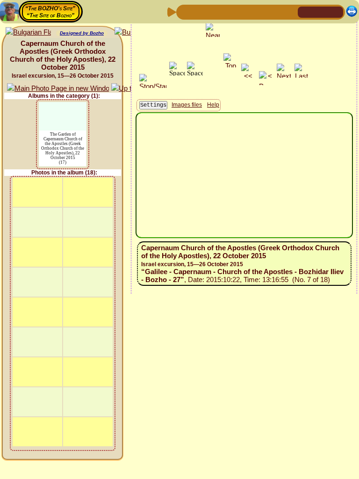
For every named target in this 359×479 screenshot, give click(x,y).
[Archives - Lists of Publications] (214, 11)
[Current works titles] (244, 11)
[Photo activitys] (259, 11)
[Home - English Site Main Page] (320, 11)
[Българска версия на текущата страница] (28, 32)
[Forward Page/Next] (199, 11)
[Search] (289, 11)
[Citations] (229, 11)
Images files (187, 105)
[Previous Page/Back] (184, 11)
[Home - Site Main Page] (305, 11)
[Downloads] (274, 11)
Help (213, 105)
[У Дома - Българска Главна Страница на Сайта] (335, 11)
